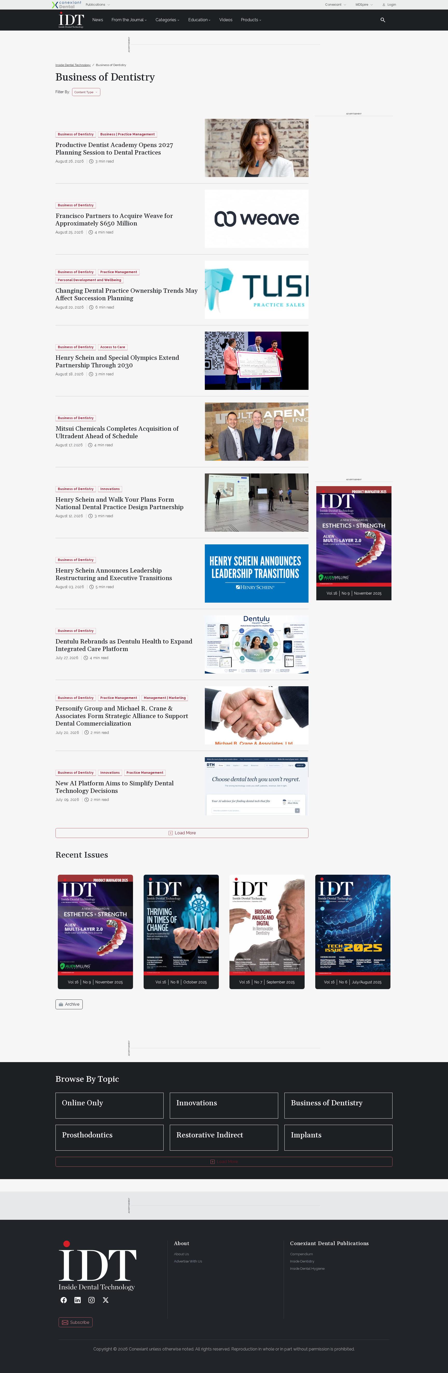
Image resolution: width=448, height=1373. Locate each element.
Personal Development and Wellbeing (89, 280)
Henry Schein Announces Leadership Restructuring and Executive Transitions (113, 574)
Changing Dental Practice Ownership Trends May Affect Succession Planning (126, 294)
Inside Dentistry (302, 1261)
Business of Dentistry (111, 65)
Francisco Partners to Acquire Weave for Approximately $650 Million (114, 220)
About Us (181, 1254)
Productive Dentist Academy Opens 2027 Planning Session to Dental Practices (114, 149)
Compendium (301, 1254)
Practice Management (118, 272)
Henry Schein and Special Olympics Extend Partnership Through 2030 (117, 361)
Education (198, 19)
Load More (185, 832)
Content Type (83, 92)
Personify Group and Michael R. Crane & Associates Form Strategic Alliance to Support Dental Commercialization (121, 716)
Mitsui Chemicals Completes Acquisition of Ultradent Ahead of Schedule (117, 432)
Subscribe (79, 1322)
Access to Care (112, 347)
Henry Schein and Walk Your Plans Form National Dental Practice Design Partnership (119, 503)
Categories (166, 19)
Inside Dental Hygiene (307, 1268)
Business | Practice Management (127, 134)
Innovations (110, 489)
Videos (226, 19)
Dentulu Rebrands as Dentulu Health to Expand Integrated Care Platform (123, 645)
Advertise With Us (188, 1261)
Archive (72, 1004)
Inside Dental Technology (73, 65)
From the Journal (127, 19)
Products (249, 19)
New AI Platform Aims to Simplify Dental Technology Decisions (114, 787)
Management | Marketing (165, 698)
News (97, 19)
